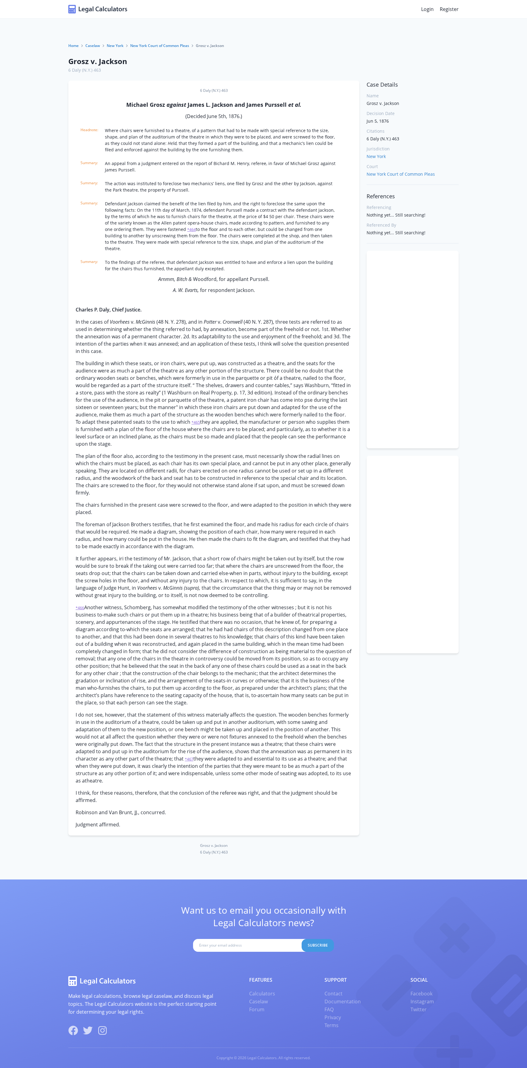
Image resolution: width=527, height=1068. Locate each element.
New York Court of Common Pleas (159, 45)
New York (115, 45)
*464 (191, 229)
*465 (196, 422)
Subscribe (318, 945)
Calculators (262, 993)
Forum (256, 1009)
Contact (333, 993)
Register (449, 9)
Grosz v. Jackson (97, 61)
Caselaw (92, 45)
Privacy (332, 1017)
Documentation (342, 1001)
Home (73, 45)
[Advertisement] (412, 349)
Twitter (418, 1009)
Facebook (421, 993)
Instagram (422, 1001)
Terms (331, 1025)
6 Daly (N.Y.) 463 (84, 70)
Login (427, 9)
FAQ (329, 1009)
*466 (80, 607)
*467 (189, 759)
